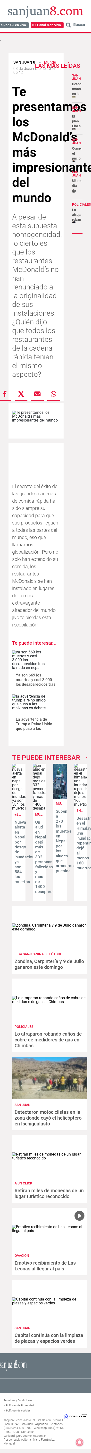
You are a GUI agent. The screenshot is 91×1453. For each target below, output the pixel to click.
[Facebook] (5, 394)
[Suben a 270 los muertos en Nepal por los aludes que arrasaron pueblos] (60, 797)
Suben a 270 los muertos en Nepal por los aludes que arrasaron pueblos (65, 841)
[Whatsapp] (54, 394)
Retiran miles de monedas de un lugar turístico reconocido (49, 1193)
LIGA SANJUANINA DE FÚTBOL (38, 954)
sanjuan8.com (13, 1420)
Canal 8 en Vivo (49, 25)
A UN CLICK (23, 1183)
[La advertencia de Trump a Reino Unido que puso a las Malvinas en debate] (29, 704)
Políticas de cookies (18, 1410)
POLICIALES (81, 204)
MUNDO (41, 814)
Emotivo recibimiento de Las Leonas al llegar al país (45, 1266)
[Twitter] (21, 394)
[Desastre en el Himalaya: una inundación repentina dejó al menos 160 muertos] (80, 804)
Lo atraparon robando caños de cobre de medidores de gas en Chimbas (48, 1039)
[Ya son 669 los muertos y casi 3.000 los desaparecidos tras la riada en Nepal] (29, 660)
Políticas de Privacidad (20, 1405)
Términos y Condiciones (18, 1400)
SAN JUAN (76, 77)
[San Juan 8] (13, 1370)
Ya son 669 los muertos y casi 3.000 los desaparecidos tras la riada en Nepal (35, 682)
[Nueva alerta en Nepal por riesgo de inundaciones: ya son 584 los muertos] (18, 808)
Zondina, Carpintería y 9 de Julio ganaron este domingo (49, 964)
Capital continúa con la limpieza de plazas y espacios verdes (49, 1338)
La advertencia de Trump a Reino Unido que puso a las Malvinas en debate (34, 726)
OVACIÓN (22, 1256)
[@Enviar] (37, 394)
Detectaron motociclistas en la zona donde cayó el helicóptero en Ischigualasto (48, 1118)
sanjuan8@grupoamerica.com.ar (25, 1435)
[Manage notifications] (79, 1442)
